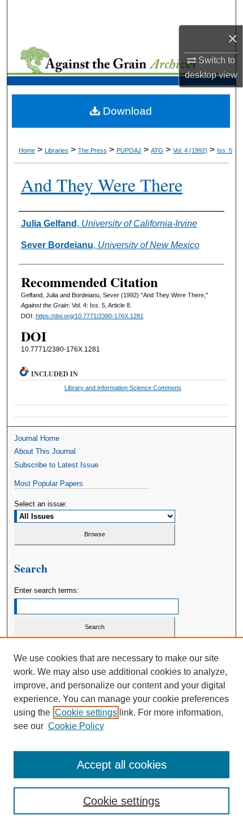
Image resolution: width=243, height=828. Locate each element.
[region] (121, 732)
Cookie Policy (76, 726)
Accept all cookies (122, 764)
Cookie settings (86, 712)
